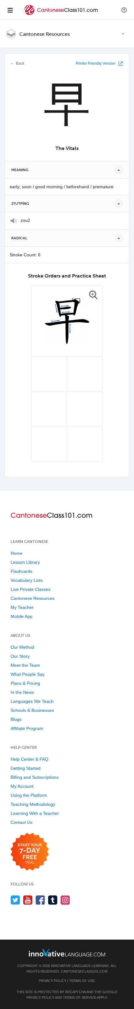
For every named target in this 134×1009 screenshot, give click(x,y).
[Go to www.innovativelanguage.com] (67, 952)
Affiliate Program (27, 728)
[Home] (61, 14)
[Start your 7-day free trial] (30, 852)
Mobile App (21, 616)
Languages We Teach (32, 701)
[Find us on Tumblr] (53, 900)
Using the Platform (29, 795)
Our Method (22, 647)
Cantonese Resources (44, 34)
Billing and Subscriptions (35, 777)
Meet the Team (25, 665)
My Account (22, 786)
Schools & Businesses (32, 710)
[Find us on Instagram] (65, 900)
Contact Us (21, 822)
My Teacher (22, 607)
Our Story (20, 656)
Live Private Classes (30, 589)
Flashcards (21, 571)
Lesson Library (25, 562)
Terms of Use (82, 981)
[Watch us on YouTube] (28, 900)
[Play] (13, 221)
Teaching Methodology (33, 804)
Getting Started (26, 768)
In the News (22, 692)
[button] (124, 10)
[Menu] (10, 10)
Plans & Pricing (25, 683)
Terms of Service (79, 997)
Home (16, 553)
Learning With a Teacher (35, 813)
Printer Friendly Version (95, 63)
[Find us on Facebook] (40, 900)
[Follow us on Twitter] (15, 900)
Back (20, 63)
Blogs (16, 719)
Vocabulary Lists (27, 580)
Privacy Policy (52, 981)
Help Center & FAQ (29, 759)
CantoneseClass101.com (84, 971)
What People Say (28, 674)
